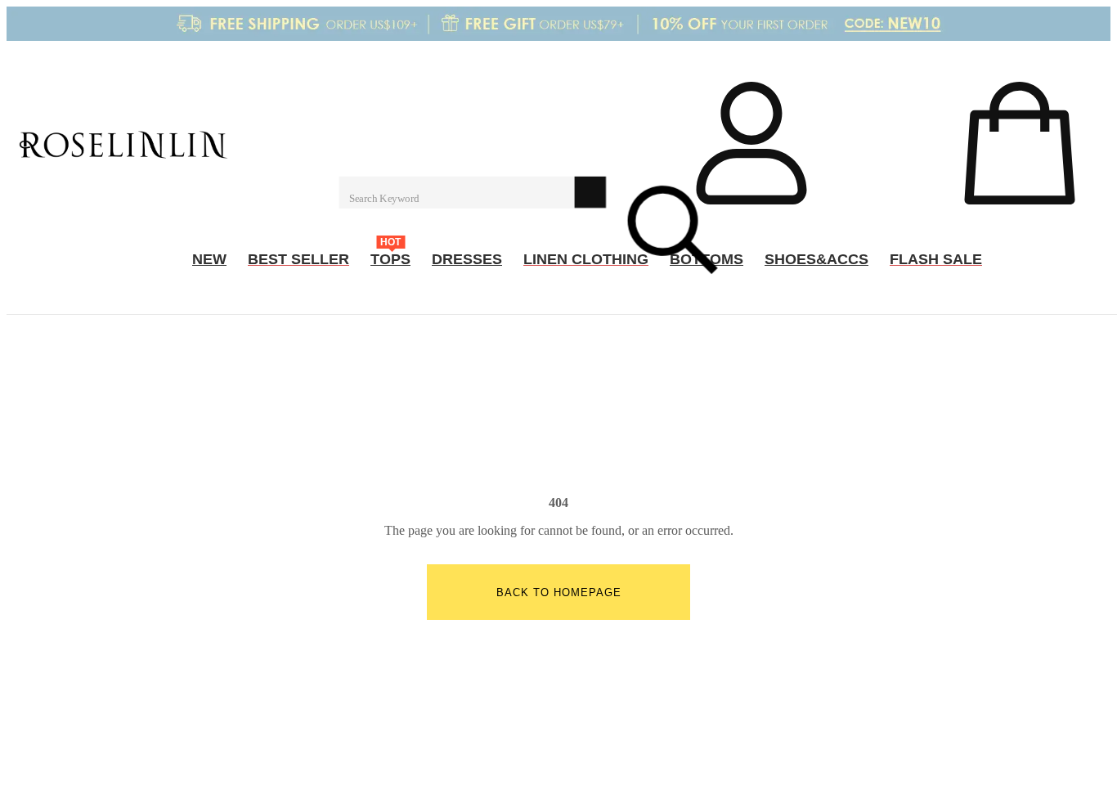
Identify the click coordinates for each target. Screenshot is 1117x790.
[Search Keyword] (456, 192)
